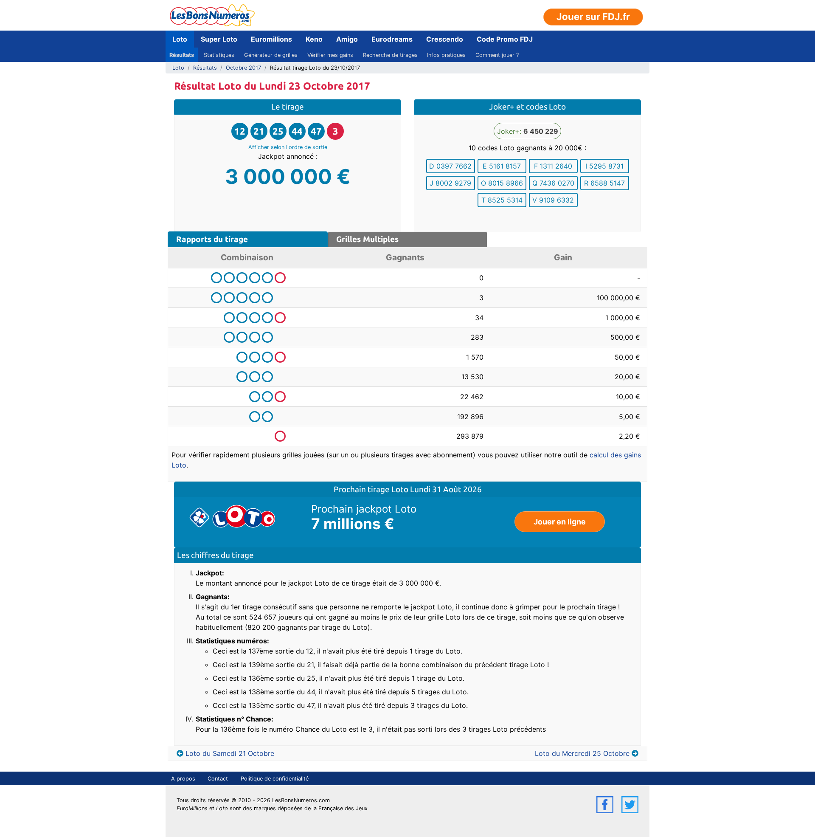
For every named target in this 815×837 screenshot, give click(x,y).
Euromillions (271, 39)
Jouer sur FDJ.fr (593, 16)
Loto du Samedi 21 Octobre (229, 753)
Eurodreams (392, 39)
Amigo (347, 39)
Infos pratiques (446, 55)
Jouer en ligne (560, 521)
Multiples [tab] (367, 239)
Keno (314, 39)
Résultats (181, 55)
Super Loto (219, 39)
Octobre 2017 (243, 68)
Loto (179, 39)
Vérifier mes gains (330, 55)
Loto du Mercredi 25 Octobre (582, 753)
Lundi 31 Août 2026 (446, 489)
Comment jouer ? (497, 55)
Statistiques (219, 55)
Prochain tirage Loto (372, 489)
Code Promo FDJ (505, 39)
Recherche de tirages (390, 55)
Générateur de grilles (271, 55)
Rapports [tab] (212, 239)
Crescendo (444, 39)
